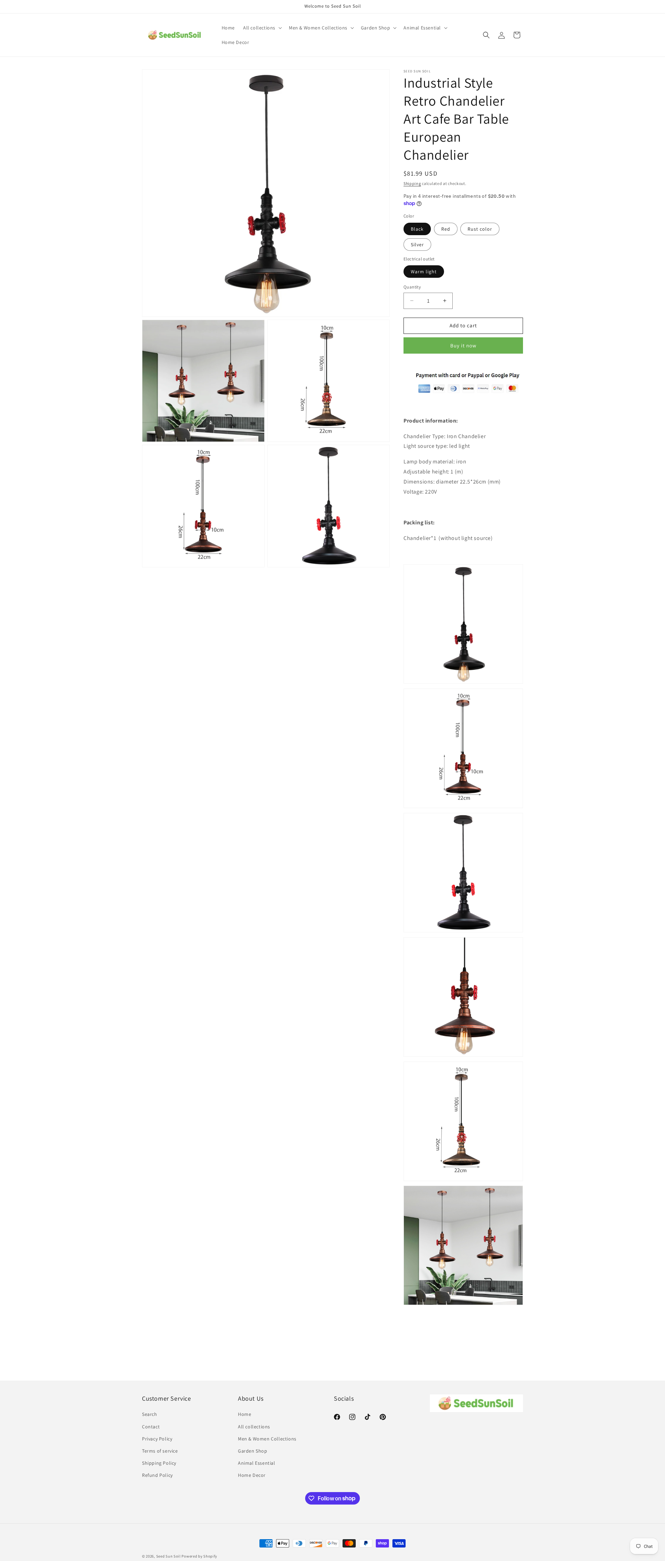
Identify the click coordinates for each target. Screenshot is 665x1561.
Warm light (424, 271)
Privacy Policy (157, 1439)
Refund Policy (157, 1475)
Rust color (480, 229)
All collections (254, 1426)
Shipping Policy (159, 1463)
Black (417, 229)
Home (244, 1414)
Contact (151, 1426)
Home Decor (252, 1475)
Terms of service (160, 1451)
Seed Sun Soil (168, 1556)
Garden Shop (252, 1451)
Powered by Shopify (199, 1556)
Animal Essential (256, 1463)
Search (149, 1414)
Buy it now (463, 345)
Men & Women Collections (267, 1439)
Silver (417, 244)
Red (445, 229)
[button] (262, 27)
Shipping (412, 183)
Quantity (412, 287)
